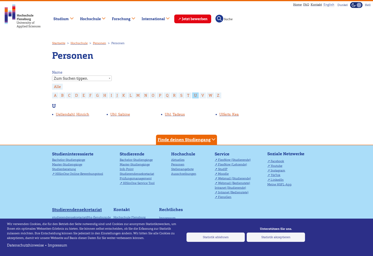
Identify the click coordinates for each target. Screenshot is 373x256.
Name (57, 72)
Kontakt (316, 5)
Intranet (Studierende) (230, 188)
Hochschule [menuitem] (87, 17)
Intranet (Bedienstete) (233, 192)
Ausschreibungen (183, 174)
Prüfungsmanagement (136, 178)
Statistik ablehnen (216, 237)
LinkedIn (277, 180)
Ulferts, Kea (229, 114)
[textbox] (82, 78)
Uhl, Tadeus (175, 114)
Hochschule (79, 43)
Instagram (278, 170)
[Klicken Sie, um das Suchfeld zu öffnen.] (219, 18)
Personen (99, 43)
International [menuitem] (150, 17)
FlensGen (224, 197)
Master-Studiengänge (67, 164)
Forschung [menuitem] (118, 17)
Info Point (126, 169)
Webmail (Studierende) (234, 178)
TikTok (275, 175)
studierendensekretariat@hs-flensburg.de (81, 217)
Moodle (223, 174)
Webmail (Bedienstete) (234, 183)
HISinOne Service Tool (139, 183)
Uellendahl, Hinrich (72, 114)
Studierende (132, 154)
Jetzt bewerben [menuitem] (194, 18)
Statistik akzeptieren (275, 237)
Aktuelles (178, 160)
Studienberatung (64, 169)
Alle (57, 86)
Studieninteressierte (72, 154)
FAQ (306, 5)
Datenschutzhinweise (25, 245)
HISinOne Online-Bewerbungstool (79, 174)
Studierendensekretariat (137, 174)
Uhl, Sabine (120, 114)
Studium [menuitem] (58, 17)
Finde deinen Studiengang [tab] (184, 139)
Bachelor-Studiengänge (68, 160)
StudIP (222, 169)
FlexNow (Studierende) (234, 160)
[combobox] (82, 78)
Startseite (58, 43)
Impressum (57, 245)
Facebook (277, 161)
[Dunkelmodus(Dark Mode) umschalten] (356, 5)
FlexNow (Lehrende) (232, 164)
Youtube (276, 166)
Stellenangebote (182, 169)
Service (222, 154)
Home (297, 5)
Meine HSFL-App (279, 184)
